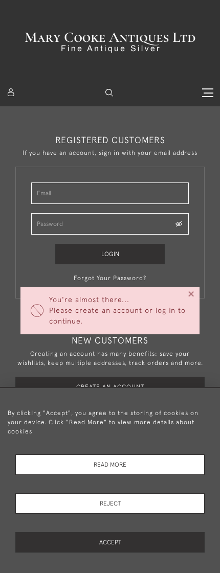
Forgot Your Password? (110, 278)
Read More (110, 464)
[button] (109, 93)
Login (110, 254)
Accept (110, 542)
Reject (110, 503)
